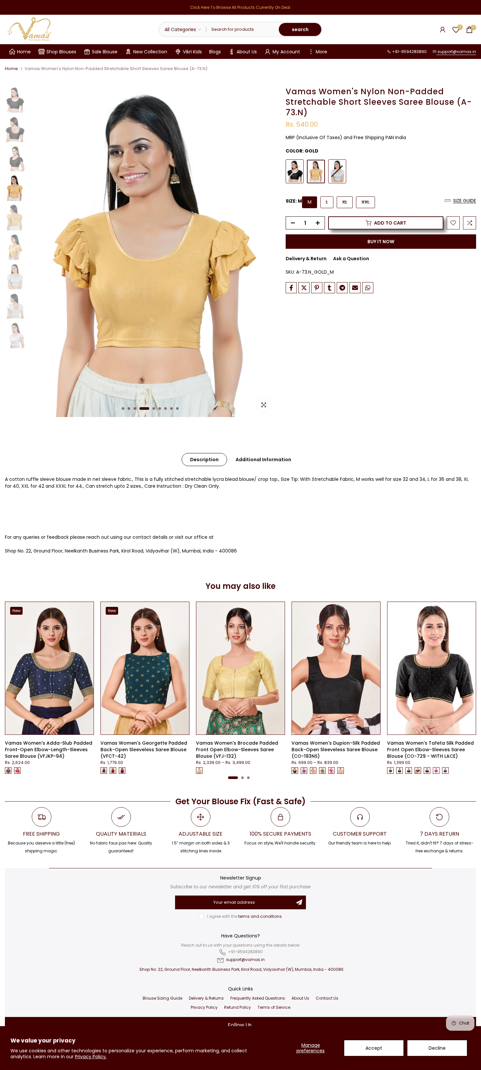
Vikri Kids (192, 51)
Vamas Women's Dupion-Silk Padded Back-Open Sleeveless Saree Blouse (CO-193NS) (336, 749)
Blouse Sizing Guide (162, 998)
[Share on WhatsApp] (367, 287)
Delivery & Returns (206, 998)
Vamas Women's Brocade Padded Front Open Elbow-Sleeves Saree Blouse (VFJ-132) (237, 749)
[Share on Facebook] (291, 287)
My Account (286, 51)
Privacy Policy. (91, 1056)
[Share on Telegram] (342, 287)
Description (204, 459)
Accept (373, 1048)
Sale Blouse (104, 51)
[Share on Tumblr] (329, 287)
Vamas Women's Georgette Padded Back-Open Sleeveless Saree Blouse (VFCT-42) (143, 749)
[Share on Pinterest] (316, 287)
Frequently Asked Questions (257, 998)
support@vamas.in (456, 51)
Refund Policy (237, 1007)
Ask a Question (351, 258)
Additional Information (263, 459)
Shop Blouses (61, 51)
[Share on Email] (355, 287)
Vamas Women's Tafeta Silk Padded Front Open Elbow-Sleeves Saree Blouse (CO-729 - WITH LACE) (430, 749)
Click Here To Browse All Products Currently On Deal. (240, 7)
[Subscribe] (299, 902)
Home (24, 51)
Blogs (215, 51)
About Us (247, 51)
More (321, 51)
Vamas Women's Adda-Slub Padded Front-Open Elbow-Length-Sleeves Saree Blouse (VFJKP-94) (48, 749)
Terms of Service (274, 1007)
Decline (437, 1048)
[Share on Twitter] (304, 287)
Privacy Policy (204, 1007)
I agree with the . (245, 916)
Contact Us (327, 998)
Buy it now (380, 241)
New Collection (150, 51)
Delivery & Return (306, 258)
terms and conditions (260, 916)
